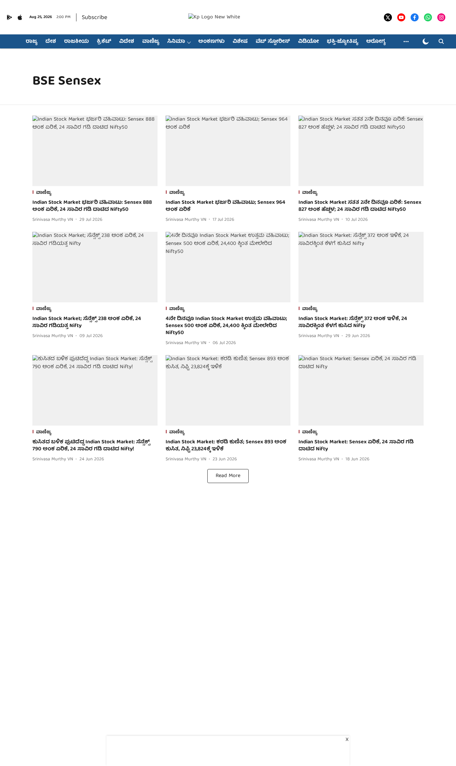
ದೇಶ (50, 41)
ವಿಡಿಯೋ (308, 41)
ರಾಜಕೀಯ (76, 41)
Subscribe (94, 18)
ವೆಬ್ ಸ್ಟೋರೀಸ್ (273, 41)
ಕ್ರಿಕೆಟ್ (104, 41)
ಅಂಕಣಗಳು (211, 41)
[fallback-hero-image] (95, 151)
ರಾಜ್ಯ (31, 41)
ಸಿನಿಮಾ (176, 41)
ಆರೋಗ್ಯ (376, 41)
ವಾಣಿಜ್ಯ (150, 41)
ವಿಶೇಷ (240, 41)
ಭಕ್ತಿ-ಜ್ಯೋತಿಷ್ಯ (342, 41)
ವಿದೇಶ (126, 41)
